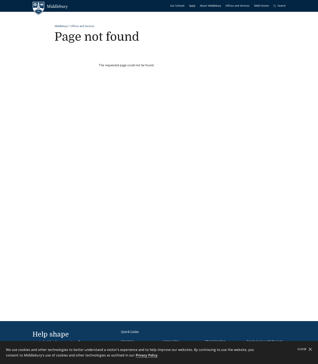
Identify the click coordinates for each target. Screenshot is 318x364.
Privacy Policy (147, 355)
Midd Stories (261, 5)
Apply (192, 5)
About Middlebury (210, 5)
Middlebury (61, 26)
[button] (279, 6)
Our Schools (177, 5)
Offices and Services (237, 5)
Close (303, 349)
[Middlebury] (50, 6)
